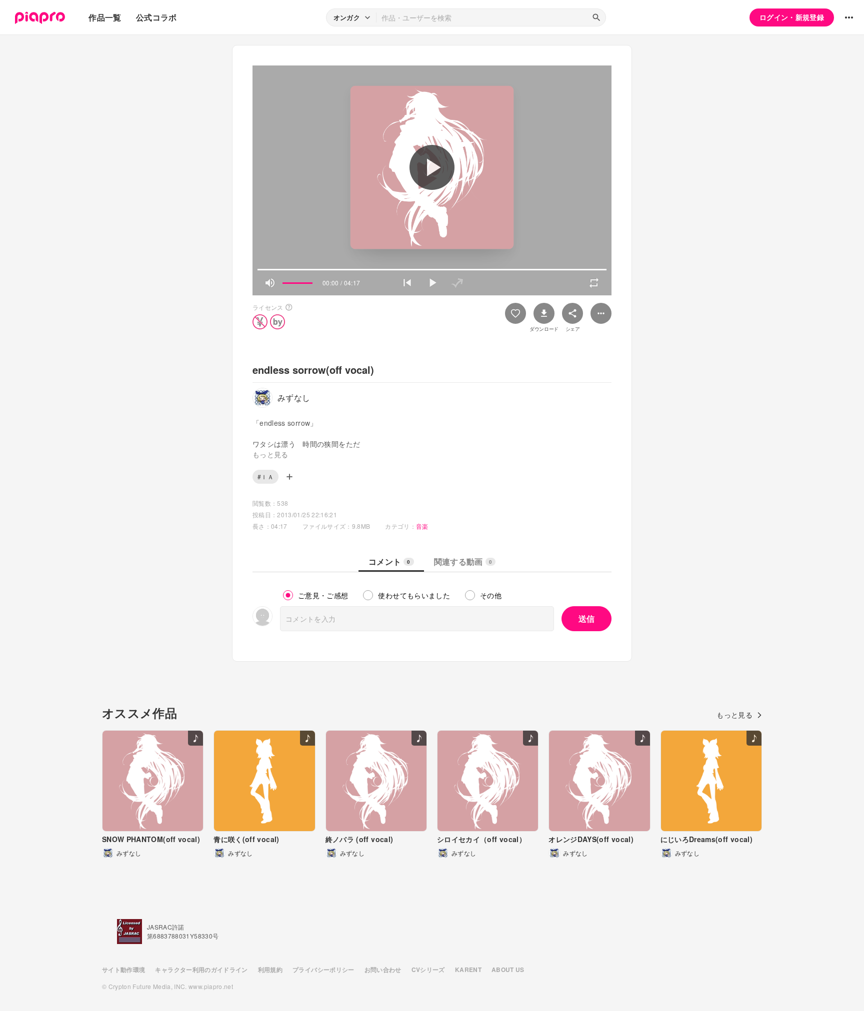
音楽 (422, 526)
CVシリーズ (428, 969)
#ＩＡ (266, 476)
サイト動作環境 (123, 969)
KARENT (468, 969)
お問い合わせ (383, 969)
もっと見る (734, 715)
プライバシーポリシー (323, 969)
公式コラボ (156, 17)
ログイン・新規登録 (792, 17)
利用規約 (270, 969)
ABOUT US (508, 969)
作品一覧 (104, 17)
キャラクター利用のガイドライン (201, 969)
